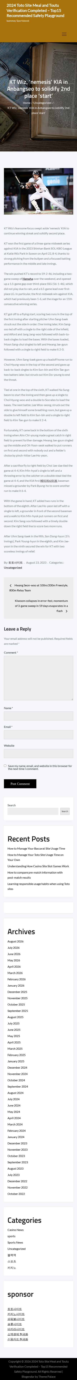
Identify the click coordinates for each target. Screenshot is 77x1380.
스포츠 (12, 1261)
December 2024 (17, 1067)
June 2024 (14, 1105)
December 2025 (17, 991)
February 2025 (17, 1055)
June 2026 (14, 954)
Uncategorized (13, 567)
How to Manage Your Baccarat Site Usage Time (36, 848)
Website (9, 745)
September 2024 (18, 1086)
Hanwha (28, 278)
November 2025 (18, 998)
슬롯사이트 (15, 1324)
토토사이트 (15, 562)
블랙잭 (12, 1255)
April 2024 (14, 1118)
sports (11, 1236)
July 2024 (14, 1099)
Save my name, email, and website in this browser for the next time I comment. (40, 767)
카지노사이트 (16, 1314)
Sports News (15, 1242)
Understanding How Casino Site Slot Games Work (38, 866)
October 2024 (16, 1080)
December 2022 (17, 1181)
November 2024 (18, 1073)
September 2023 (18, 1162)
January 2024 (16, 1137)
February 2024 (17, 1130)
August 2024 (15, 1092)
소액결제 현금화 (18, 1334)
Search (12, 805)
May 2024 (14, 1111)
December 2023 (17, 1143)
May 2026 (14, 960)
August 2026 (15, 941)
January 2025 (16, 1061)
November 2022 (18, 1187)
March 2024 (15, 1124)
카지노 (12, 1267)
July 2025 (14, 1023)
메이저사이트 (48, 480)
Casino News (16, 1229)
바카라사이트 (16, 1329)
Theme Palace (47, 1376)
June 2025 (14, 1029)
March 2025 (15, 1048)
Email (8, 726)
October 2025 (16, 1004)
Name (8, 708)
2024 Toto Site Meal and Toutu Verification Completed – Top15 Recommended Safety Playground (35, 10)
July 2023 (14, 1174)
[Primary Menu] (64, 34)
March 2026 (15, 973)
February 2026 (17, 979)
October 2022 (16, 1193)
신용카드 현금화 (18, 1339)
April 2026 (14, 966)
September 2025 (18, 1010)
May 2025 (14, 1036)
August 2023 (15, 1168)
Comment (11, 652)
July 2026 (14, 947)
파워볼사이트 (16, 1319)
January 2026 (16, 985)
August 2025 (15, 1017)
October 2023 (16, 1156)
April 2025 (14, 1042)
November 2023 (18, 1149)
